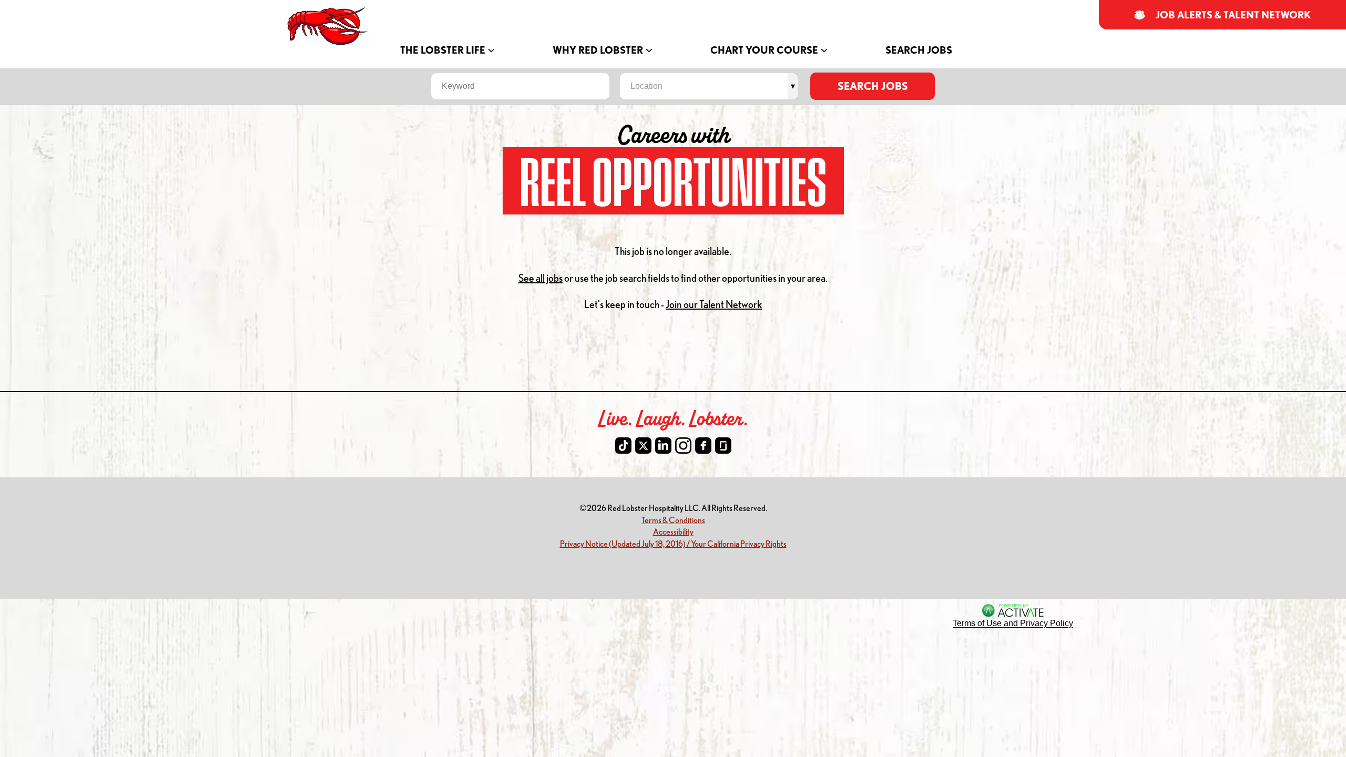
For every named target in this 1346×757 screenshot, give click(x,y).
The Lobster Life (442, 50)
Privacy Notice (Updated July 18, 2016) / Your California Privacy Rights (673, 543)
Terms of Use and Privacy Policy (1013, 623)
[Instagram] (683, 445)
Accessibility (673, 531)
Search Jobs (918, 50)
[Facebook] (703, 445)
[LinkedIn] (663, 445)
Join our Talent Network (714, 304)
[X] (643, 445)
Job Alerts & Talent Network (1233, 15)
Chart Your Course (764, 50)
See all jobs (540, 278)
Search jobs (873, 86)
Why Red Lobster (598, 50)
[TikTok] (623, 445)
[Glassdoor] (723, 445)
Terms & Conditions (673, 520)
